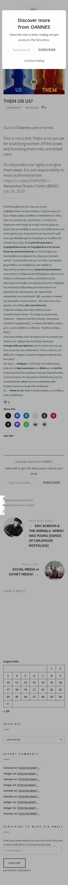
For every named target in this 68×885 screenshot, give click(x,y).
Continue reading (34, 60)
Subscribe (47, 50)
